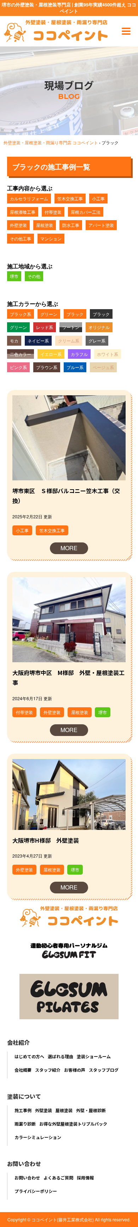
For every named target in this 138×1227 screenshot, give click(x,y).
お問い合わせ (27, 1178)
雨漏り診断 (25, 1124)
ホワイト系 (107, 354)
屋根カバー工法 (85, 212)
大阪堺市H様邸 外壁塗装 (45, 840)
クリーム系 (68, 341)
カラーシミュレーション (38, 1137)
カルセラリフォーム (29, 198)
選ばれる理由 (60, 1056)
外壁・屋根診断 (91, 1110)
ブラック (75, 314)
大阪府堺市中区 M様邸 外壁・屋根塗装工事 (68, 677)
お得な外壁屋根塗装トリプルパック (73, 1124)
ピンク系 (18, 367)
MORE (69, 548)
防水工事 (70, 225)
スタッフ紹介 (48, 1070)
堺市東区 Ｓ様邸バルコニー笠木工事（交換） (66, 495)
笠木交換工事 (70, 198)
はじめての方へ (29, 1056)
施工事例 (23, 1110)
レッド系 (44, 327)
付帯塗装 (53, 212)
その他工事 (20, 238)
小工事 (98, 198)
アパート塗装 (101, 225)
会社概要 (23, 1070)
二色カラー (20, 354)
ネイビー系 (38, 341)
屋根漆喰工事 (22, 212)
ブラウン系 (46, 367)
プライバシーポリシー (36, 1191)
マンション (51, 238)
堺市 (14, 276)
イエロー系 (51, 354)
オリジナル (99, 327)
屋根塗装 (44, 225)
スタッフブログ (104, 1070)
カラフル (79, 354)
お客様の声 (74, 1070)
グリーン (48, 314)
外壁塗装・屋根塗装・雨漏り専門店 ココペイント (51, 142)
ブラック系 (20, 314)
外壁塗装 (18, 225)
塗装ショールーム (94, 1056)
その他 (34, 276)
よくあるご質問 (58, 1178)
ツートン (70, 327)
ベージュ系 (103, 367)
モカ (14, 341)
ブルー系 (75, 367)
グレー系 (96, 341)
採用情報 (85, 1178)
